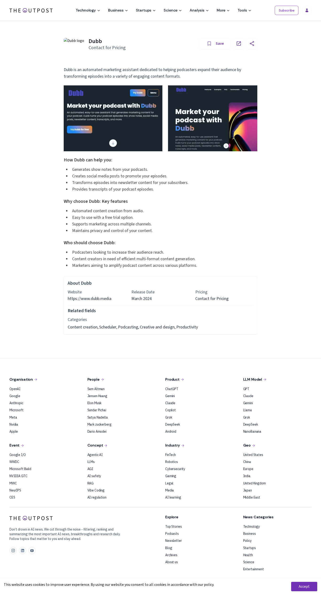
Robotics (171, 462)
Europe (248, 469)
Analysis (197, 10)
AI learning (173, 497)
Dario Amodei (96, 431)
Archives (171, 555)
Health (248, 555)
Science (170, 10)
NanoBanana (252, 431)
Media (169, 490)
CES (12, 497)
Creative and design (157, 327)
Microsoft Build (20, 469)
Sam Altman (96, 389)
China (247, 462)
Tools (242, 10)
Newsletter (173, 541)
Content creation (83, 327)
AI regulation (96, 497)
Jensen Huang (97, 396)
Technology (86, 10)
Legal (169, 483)
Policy (247, 541)
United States (253, 455)
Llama (247, 410)
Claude (170, 403)
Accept (304, 586)
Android (170, 431)
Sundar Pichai (96, 410)
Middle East (251, 497)
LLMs (91, 462)
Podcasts (172, 533)
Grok (168, 417)
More (221, 10)
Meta (13, 417)
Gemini (170, 396)
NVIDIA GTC (18, 476)
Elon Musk (94, 403)
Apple (13, 431)
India (247, 476)
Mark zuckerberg (99, 424)
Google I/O (17, 455)
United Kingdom (254, 483)
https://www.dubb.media (89, 299)
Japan (247, 490)
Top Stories (173, 526)
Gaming (170, 476)
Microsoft (16, 410)
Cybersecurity (175, 469)
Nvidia (13, 424)
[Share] (251, 43)
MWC (13, 483)
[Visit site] (238, 43)
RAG (90, 483)
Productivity (187, 327)
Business (116, 10)
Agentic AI (95, 455)
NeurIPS (15, 490)
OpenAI (14, 389)
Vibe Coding (96, 490)
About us (171, 562)
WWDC (14, 462)
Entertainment (253, 569)
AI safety (94, 476)
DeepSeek (172, 424)
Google (14, 396)
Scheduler (107, 327)
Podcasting (128, 327)
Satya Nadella (97, 417)
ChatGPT (171, 389)
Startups (144, 10)
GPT (246, 389)
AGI (90, 469)
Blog (168, 548)
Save (220, 43)
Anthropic (16, 403)
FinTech (170, 455)
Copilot (170, 410)
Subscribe (286, 10)
